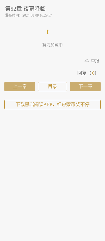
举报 (94, 61)
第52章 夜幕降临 (25, 9)
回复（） (88, 73)
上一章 (20, 86)
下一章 (85, 86)
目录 (52, 86)
